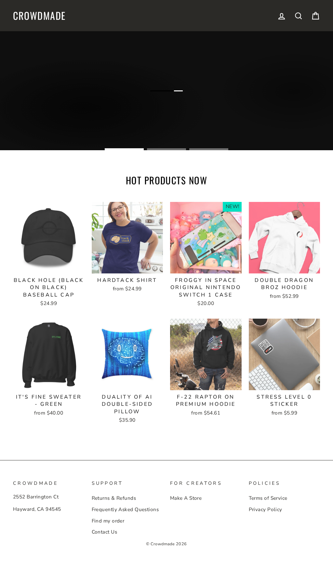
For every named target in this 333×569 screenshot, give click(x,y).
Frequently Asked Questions (125, 509)
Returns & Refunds (114, 498)
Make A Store (186, 498)
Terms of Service (268, 498)
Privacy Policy (265, 509)
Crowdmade (39, 15)
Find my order (108, 521)
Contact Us (104, 532)
